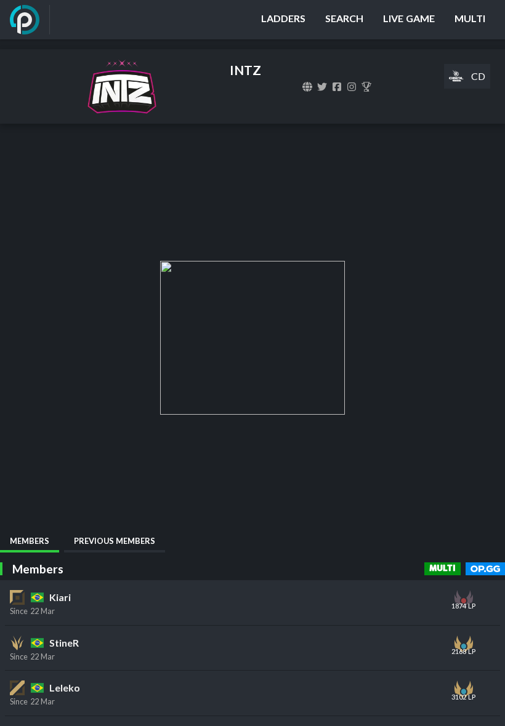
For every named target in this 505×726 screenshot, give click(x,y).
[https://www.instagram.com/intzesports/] (351, 87)
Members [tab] (29, 541)
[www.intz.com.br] (307, 87)
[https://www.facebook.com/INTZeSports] (336, 87)
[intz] (322, 87)
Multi (442, 568)
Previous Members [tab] (114, 541)
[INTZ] (366, 87)
